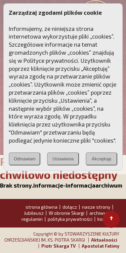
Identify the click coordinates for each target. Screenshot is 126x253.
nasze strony (96, 207)
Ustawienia (63, 158)
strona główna (41, 207)
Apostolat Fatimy (100, 246)
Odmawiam (25, 158)
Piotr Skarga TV (58, 246)
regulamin (32, 219)
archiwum (99, 213)
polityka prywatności (70, 219)
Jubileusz (34, 213)
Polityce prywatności (51, 60)
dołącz (69, 207)
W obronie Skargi (66, 213)
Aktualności (104, 240)
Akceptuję (101, 158)
